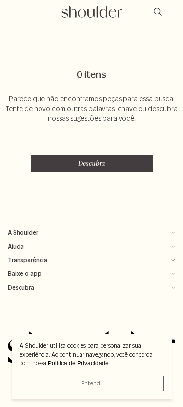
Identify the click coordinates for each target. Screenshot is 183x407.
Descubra (91, 163)
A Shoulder (23, 232)
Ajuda (16, 246)
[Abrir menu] (13, 11)
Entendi (91, 383)
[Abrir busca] (159, 12)
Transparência (27, 260)
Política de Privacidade (79, 363)
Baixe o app (24, 273)
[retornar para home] (91, 12)
